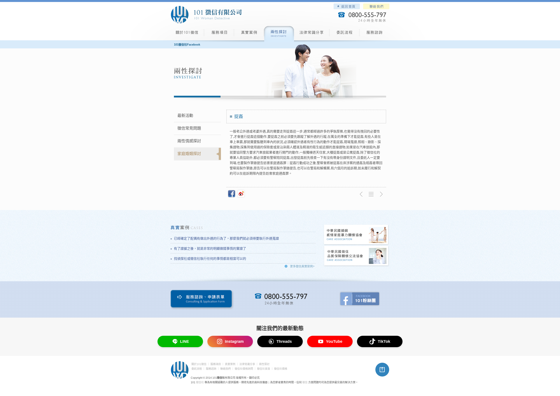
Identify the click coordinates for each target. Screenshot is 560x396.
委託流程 (344, 34)
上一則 (361, 194)
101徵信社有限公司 (206, 15)
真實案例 (249, 34)
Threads (284, 341)
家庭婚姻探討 (189, 154)
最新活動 (185, 115)
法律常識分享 (311, 34)
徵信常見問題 (189, 128)
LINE (184, 341)
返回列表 (371, 194)
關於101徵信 (198, 364)
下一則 (381, 194)
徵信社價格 (280, 368)
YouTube (334, 341)
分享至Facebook (232, 193)
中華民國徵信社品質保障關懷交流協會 (356, 256)
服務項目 (219, 34)
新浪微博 (241, 193)
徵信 (305, 382)
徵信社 (200, 382)
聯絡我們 (376, 6)
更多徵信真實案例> (302, 266)
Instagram (234, 341)
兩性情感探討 (189, 141)
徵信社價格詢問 (244, 368)
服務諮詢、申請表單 (202, 299)
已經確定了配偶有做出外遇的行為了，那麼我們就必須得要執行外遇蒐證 (226, 238)
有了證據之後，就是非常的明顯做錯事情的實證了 (210, 248)
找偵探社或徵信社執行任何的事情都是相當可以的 (210, 258)
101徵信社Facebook (187, 44)
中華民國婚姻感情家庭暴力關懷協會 (356, 235)
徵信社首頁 (263, 368)
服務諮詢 (374, 34)
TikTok (384, 341)
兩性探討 (279, 34)
